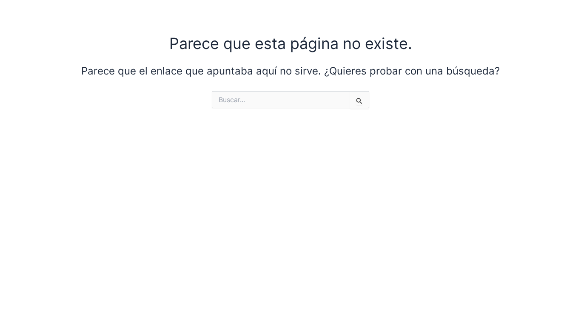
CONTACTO (495, 14)
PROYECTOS (364, 14)
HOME (246, 14)
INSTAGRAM (431, 14)
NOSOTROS (299, 14)
